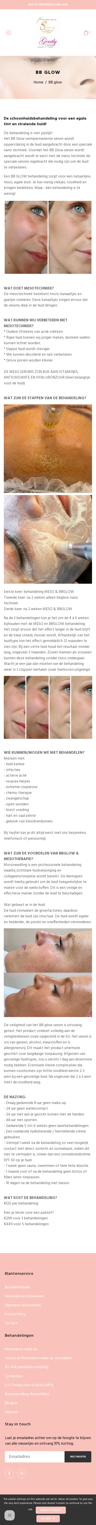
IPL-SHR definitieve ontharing (26, 1367)
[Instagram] (21, 1473)
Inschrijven (78, 1457)
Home (38, 82)
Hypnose (11, 1412)
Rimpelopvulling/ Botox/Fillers (27, 1394)
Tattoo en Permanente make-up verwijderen (38, 1358)
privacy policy (50, 1510)
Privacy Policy (15, 1314)
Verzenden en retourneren (24, 1296)
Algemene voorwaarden (23, 1305)
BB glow (11, 1403)
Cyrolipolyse (14, 1376)
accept (48, 1518)
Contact (11, 1323)
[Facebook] (9, 1473)
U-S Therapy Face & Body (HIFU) (29, 1385)
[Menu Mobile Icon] (8, 32)
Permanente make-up (21, 1349)
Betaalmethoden (17, 1287)
